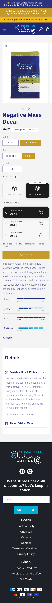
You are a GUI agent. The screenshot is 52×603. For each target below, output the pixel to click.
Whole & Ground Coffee (26, 573)
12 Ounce (11, 156)
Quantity (6, 163)
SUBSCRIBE (26, 510)
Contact (26, 542)
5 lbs (28, 156)
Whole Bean (31, 142)
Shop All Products (26, 568)
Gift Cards (26, 579)
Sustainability (26, 526)
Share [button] (9, 337)
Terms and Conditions (26, 548)
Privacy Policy (26, 554)
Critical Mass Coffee (28, 598)
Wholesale (26, 531)
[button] (4, 29)
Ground (10, 142)
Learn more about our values (21, 414)
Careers (26, 537)
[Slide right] (29, 109)
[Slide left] (23, 109)
